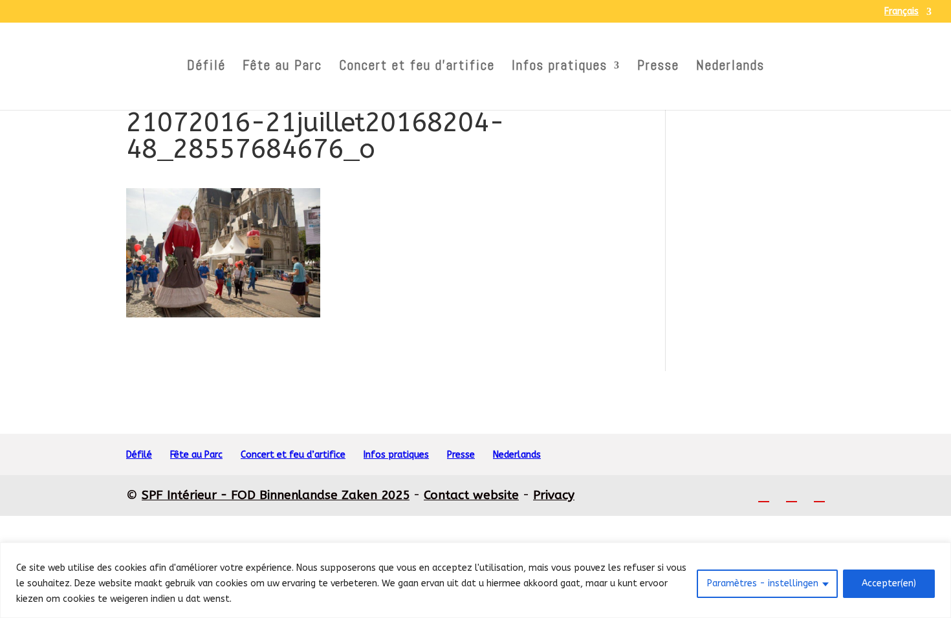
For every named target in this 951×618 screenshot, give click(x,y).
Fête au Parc (282, 67)
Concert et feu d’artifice (417, 67)
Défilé (206, 67)
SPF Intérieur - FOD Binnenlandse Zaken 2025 (276, 495)
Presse (658, 67)
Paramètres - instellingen (762, 583)
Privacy (553, 495)
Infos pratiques (559, 67)
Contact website (471, 495)
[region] (475, 580)
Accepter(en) (889, 583)
